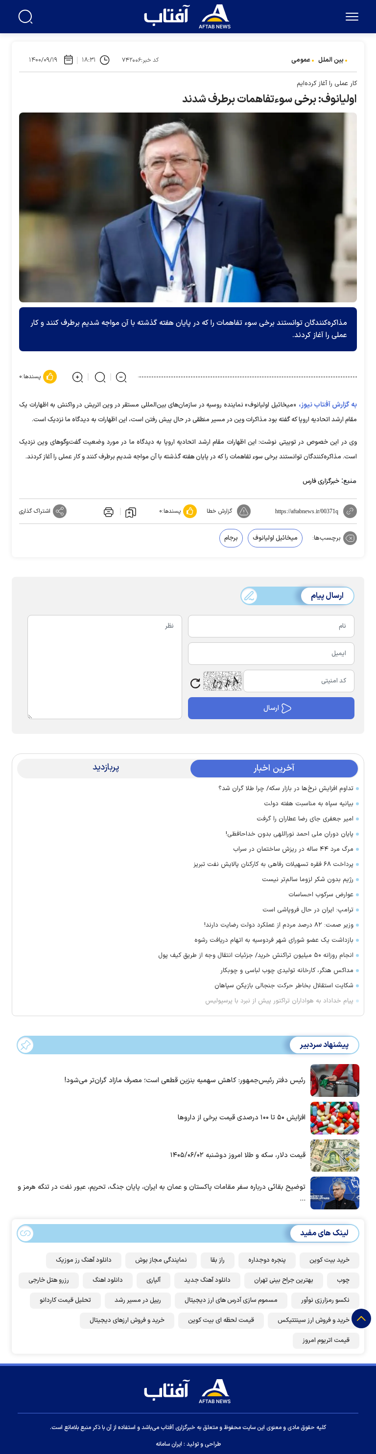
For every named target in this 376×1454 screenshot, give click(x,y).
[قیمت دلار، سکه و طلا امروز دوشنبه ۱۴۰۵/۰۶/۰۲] (332, 1154)
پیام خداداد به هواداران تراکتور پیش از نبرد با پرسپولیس (279, 1001)
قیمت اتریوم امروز (326, 1340)
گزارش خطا (219, 511)
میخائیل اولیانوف (275, 538)
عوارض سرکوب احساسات (320, 895)
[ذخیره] (131, 512)
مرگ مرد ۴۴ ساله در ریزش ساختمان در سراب (293, 849)
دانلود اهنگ (108, 1280)
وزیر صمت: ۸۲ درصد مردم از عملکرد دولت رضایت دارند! (278, 925)
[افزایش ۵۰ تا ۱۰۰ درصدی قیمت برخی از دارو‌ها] (332, 1117)
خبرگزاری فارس (321, 481)
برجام (231, 538)
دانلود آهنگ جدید (207, 1280)
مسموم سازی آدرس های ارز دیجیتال (231, 1300)
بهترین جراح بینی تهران (283, 1280)
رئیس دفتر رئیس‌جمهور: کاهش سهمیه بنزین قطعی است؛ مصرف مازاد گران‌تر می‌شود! (185, 1080)
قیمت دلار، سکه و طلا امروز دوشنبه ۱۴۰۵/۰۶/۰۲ (238, 1155)
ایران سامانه (169, 1444)
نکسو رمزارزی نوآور (325, 1300)
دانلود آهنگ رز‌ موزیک (84, 1260)
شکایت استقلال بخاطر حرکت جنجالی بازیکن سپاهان (283, 986)
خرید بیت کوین (329, 1260)
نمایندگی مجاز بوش (161, 1260)
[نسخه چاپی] (108, 511)
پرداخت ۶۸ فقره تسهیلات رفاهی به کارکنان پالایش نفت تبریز (273, 864)
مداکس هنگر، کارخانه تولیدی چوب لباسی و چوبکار (286, 971)
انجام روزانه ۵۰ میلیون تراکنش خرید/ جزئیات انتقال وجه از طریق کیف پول (255, 955)
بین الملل (331, 60)
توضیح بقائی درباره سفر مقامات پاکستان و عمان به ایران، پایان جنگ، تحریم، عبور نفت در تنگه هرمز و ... (162, 1193)
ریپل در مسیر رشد (138, 1300)
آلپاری (153, 1280)
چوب (343, 1280)
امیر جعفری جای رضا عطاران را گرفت (305, 819)
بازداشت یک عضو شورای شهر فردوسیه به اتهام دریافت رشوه (273, 940)
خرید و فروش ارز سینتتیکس (314, 1320)
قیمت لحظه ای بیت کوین (221, 1320)
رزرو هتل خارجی (48, 1280)
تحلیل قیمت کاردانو (65, 1300)
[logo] (189, 15)
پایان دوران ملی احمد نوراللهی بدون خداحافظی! (289, 834)
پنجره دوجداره (267, 1260)
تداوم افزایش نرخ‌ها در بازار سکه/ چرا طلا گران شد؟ (285, 789)
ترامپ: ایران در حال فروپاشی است (307, 910)
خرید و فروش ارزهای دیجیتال (127, 1320)
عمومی (300, 60)
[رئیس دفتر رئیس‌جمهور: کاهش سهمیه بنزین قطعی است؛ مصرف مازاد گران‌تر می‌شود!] (332, 1079)
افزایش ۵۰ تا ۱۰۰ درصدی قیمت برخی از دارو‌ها (242, 1118)
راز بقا (218, 1260)
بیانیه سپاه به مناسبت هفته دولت (308, 804)
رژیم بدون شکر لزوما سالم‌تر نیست (307, 880)
